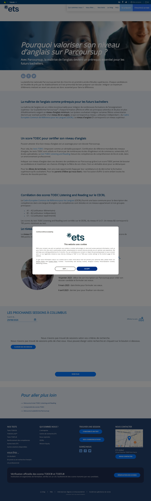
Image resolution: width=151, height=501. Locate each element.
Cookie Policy (53, 261)
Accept (87, 269)
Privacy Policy (40, 261)
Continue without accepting (44, 232)
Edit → (65, 269)
